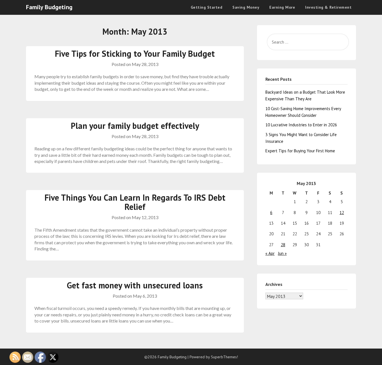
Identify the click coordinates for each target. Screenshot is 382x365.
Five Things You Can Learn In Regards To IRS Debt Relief (134, 202)
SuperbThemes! (224, 356)
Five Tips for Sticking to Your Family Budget (135, 53)
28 (283, 244)
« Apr (270, 253)
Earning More (282, 7)
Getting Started (207, 7)
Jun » (282, 253)
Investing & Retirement (328, 7)
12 (341, 212)
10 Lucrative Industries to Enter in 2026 (301, 124)
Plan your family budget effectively (135, 125)
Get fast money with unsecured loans (135, 285)
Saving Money (245, 7)
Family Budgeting (49, 7)
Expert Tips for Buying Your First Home (300, 150)
